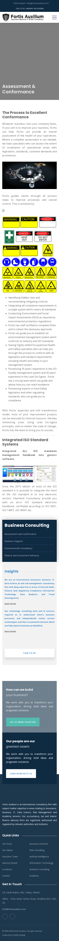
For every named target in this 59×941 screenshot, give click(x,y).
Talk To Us (20, 8)
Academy (34, 875)
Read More (10, 603)
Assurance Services (38, 843)
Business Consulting (39, 869)
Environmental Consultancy (18, 548)
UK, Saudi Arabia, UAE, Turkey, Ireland (20, 892)
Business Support (14, 541)
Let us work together (23, 722)
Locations (7, 869)
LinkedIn (29, 8)
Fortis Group (19, 935)
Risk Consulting (36, 850)
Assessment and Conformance (20, 533)
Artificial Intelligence (39, 856)
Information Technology (41, 862)
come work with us (21, 773)
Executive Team (10, 856)
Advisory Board (9, 862)
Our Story (7, 843)
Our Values (7, 850)
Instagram (38, 8)
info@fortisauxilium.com (38, 3)
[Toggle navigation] (54, 17)
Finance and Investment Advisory (22, 555)
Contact (6, 875)
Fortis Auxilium (20, 931)
